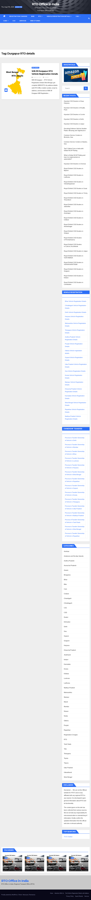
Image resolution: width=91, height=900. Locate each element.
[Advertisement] (45, 36)
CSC (14, 21)
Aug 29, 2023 (54, 865)
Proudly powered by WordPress (9, 894)
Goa (65, 631)
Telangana (67, 753)
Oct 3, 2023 (9, 865)
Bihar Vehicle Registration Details (75, 301)
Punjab (66, 725)
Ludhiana (67, 683)
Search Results (79, 896)
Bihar (65, 579)
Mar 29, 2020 (37, 77)
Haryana (66, 645)
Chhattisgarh (68, 603)
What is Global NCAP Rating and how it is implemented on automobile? (74, 157)
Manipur (66, 697)
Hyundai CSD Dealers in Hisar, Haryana (11, 862)
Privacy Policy (70, 896)
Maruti (66, 702)
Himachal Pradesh (70, 650)
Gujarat (66, 636)
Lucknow (67, 678)
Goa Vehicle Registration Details (75, 371)
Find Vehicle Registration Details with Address (77, 893)
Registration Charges (18, 16)
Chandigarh (68, 598)
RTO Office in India (45, 4)
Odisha (66, 720)
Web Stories (35, 21)
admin (46, 77)
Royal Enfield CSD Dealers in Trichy (76, 193)
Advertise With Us (59, 893)
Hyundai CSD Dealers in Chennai (75, 164)
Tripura (66, 763)
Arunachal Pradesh (70, 565)
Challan (66, 593)
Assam (66, 570)
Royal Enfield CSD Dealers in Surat (75, 188)
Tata (65, 749)
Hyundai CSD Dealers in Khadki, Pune (34, 862)
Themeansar (32, 894)
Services (22, 21)
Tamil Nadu (67, 744)
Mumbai (66, 706)
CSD (77, 16)
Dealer (66, 617)
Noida (66, 716)
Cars (5, 21)
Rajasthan (67, 730)
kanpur (66, 659)
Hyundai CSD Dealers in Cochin (74, 114)
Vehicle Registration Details (59, 16)
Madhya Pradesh (69, 688)
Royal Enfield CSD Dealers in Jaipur (76, 251)
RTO (40, 16)
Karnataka (67, 664)
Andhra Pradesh (69, 561)
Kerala (66, 669)
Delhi (65, 626)
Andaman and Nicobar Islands (73, 556)
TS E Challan (68, 836)
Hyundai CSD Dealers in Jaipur (74, 124)
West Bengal (35, 67)
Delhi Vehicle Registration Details (75, 312)
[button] (89, 18)
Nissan (66, 711)
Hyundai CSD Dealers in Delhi (74, 119)
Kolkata (66, 673)
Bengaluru (67, 575)
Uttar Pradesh (68, 767)
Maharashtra (68, 692)
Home (51, 893)
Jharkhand (67, 655)
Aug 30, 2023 (32, 865)
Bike (32, 16)
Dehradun (67, 622)
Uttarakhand (68, 772)
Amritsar (66, 551)
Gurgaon (66, 640)
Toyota (66, 758)
